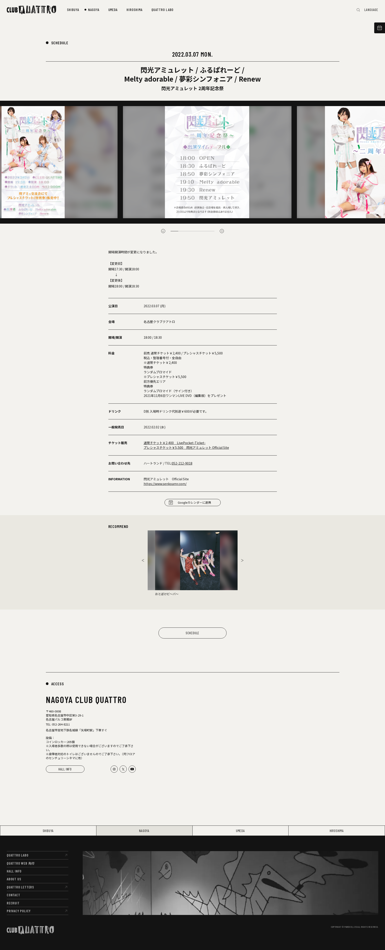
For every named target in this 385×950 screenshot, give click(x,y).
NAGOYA (144, 830)
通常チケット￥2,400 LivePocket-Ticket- (175, 443)
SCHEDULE (59, 42)
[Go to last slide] (143, 560)
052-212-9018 (182, 463)
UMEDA (240, 830)
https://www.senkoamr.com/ (165, 483)
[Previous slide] (163, 231)
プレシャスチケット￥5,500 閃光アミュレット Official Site (186, 447)
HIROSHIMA (337, 830)
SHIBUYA (48, 830)
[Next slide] (222, 231)
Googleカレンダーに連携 (194, 502)
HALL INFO (65, 769)
